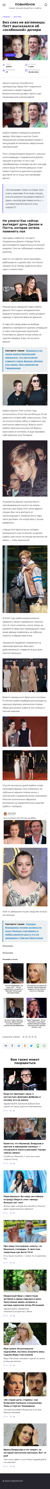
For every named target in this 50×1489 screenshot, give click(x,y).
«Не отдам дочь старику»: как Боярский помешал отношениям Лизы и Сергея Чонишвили (23, 1403)
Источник (8, 946)
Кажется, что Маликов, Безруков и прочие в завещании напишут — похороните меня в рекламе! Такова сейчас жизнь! (25, 1148)
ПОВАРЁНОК (25, 4)
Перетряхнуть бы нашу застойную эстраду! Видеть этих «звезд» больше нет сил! (23, 1199)
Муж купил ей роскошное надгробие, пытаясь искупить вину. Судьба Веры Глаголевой (24, 1351)
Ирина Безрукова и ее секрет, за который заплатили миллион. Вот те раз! (25, 1452)
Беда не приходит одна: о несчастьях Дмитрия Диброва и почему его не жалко (22, 1097)
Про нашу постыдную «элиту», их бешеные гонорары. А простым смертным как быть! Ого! (23, 1249)
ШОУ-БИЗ (10, 55)
